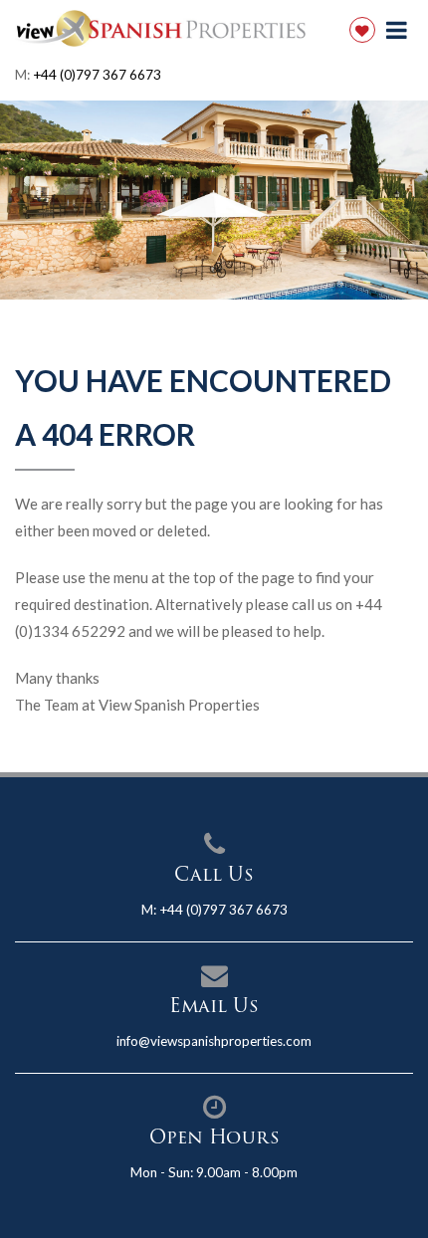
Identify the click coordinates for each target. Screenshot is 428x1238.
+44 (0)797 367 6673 (97, 75)
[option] (214, 200)
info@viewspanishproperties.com (214, 1041)
